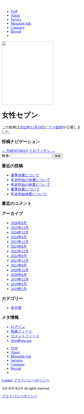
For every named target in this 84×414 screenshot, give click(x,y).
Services (17, 360)
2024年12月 (20, 232)
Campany (17, 27)
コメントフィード (25, 336)
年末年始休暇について (29, 194)
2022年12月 (20, 251)
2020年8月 (19, 275)
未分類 (16, 308)
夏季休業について (25, 175)
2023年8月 (19, 246)
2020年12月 (20, 270)
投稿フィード (21, 331)
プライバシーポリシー (32, 380)
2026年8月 (19, 223)
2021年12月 (20, 260)
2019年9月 (19, 284)
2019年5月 (19, 289)
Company (18, 364)
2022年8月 (19, 256)
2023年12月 (20, 242)
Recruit (16, 31)
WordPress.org (21, 340)
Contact (7, 380)
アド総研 (55, 127)
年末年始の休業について (30, 180)
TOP (14, 11)
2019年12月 (20, 279)
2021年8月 (19, 265)
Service (16, 19)
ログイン (18, 327)
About (15, 15)
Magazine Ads (21, 23)
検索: (6, 156)
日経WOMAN (15, 151)
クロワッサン (42, 151)
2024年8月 (19, 237)
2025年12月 (20, 228)
